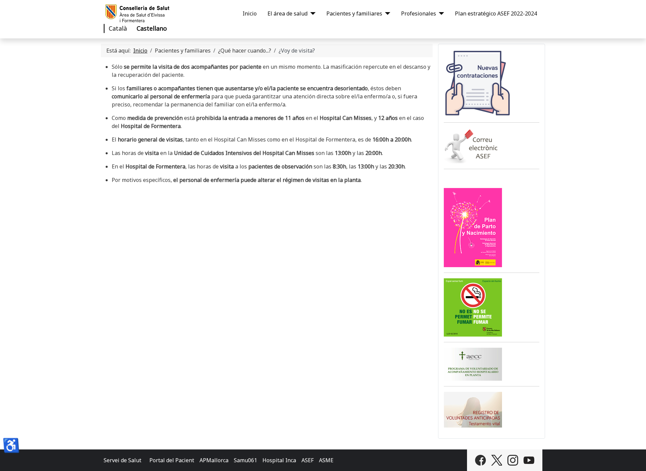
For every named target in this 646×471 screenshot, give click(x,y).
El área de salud (287, 13)
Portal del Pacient (171, 460)
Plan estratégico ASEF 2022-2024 (496, 13)
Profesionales (418, 13)
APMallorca (214, 460)
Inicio (250, 13)
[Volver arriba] (634, 458)
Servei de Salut (122, 460)
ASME (326, 460)
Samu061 (245, 460)
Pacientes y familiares (354, 13)
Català (118, 28)
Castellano (152, 28)
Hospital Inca (279, 460)
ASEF (307, 460)
